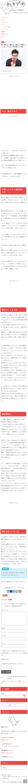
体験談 (3, 31)
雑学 (2, 36)
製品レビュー (5, 34)
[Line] (17, 591)
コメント (4, 610)
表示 (10, 71)
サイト (3, 643)
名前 (3, 628)
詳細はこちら (4, 739)
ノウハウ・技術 (5, 27)
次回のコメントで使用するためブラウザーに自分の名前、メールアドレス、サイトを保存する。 (14, 653)
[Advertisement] (14, 91)
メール (3, 635)
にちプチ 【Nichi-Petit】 (10, 782)
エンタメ (3, 22)
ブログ (3, 20)
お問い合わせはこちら (7, 752)
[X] (11, 591)
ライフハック (5, 29)
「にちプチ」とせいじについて (9, 746)
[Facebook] (14, 591)
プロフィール (5, 17)
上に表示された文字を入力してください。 (12, 663)
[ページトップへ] (25, 781)
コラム (3, 24)
